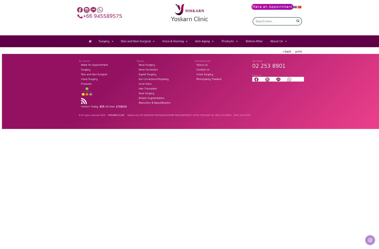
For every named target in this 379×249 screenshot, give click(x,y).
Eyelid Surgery (147, 74)
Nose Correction (148, 70)
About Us (276, 41)
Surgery (104, 41)
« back (287, 51)
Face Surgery (146, 93)
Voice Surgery (89, 79)
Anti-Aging (202, 41)
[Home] (90, 41)
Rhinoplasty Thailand (208, 79)
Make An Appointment (94, 65)
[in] (87, 9)
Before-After (254, 41)
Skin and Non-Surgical (136, 41)
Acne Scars (145, 84)
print (298, 51)
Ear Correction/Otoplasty (154, 79)
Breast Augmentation (151, 98)
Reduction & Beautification (155, 103)
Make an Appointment (272, 7)
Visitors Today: (104, 106)
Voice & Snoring (173, 41)
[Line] (93, 9)
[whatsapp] (100, 9)
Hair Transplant (148, 88)
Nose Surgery (147, 65)
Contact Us (202, 70)
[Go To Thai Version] (295, 6)
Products (228, 41)
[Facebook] (80, 9)
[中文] (299, 6)
